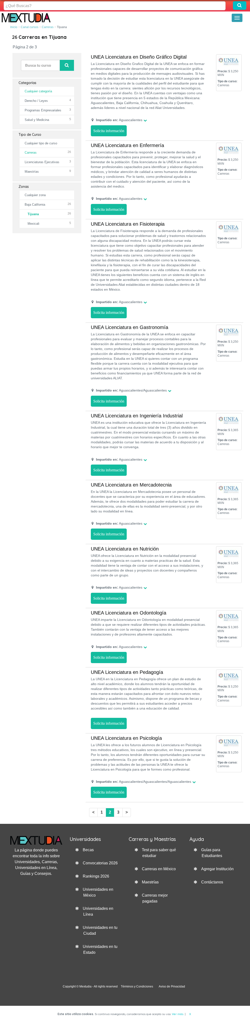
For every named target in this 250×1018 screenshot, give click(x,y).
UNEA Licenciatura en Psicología (126, 738)
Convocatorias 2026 (100, 863)
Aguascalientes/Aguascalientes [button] (131, 390)
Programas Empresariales (43, 110)
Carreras (47, 27)
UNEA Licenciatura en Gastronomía (129, 327)
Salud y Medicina (37, 120)
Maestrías (32, 171)
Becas (88, 850)
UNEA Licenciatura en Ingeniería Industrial (137, 415)
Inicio (13, 27)
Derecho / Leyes (36, 101)
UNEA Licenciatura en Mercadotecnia (131, 485)
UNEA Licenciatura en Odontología (128, 612)
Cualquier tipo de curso (41, 143)
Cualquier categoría (38, 91)
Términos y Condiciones (137, 986)
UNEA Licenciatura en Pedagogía (127, 672)
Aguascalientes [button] (119, 120)
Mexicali (33, 223)
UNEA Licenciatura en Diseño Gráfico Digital (139, 57)
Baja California (35, 204)
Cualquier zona (35, 195)
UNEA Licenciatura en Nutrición (125, 548)
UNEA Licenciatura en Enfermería (127, 145)
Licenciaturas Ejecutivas (42, 162)
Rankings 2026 (96, 876)
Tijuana (33, 214)
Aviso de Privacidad (172, 986)
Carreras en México (159, 869)
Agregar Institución (217, 869)
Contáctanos (212, 882)
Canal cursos (29, 27)
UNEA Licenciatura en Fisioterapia (128, 224)
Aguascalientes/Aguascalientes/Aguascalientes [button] (143, 782)
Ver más (177, 1014)
